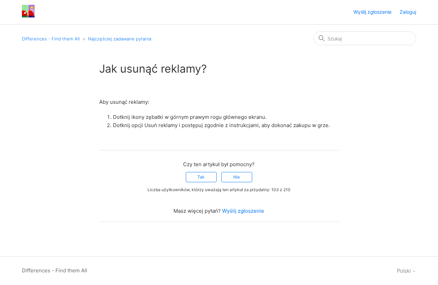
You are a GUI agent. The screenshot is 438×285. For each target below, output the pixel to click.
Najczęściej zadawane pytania (119, 38)
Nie (236, 176)
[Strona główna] (28, 15)
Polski (404, 271)
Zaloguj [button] (408, 12)
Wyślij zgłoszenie (372, 12)
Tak (201, 176)
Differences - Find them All (51, 38)
